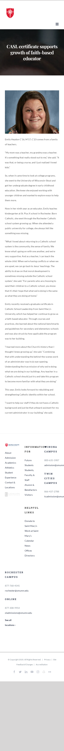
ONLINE (11, 599)
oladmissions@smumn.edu (12, 612)
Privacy (47, 659)
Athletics (9, 467)
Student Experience (10, 475)
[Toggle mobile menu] (57, 24)
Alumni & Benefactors (31, 487)
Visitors (29, 494)
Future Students (29, 463)
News (27, 545)
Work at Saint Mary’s (31, 533)
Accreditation (42, 664)
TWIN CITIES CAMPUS (50, 478)
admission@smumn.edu (51, 465)
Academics (10, 462)
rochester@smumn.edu (12, 590)
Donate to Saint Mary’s (31, 523)
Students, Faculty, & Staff (30, 475)
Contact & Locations (10, 485)
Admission (10, 457)
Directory (30, 555)
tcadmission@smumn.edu (51, 496)
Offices (28, 550)
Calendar (29, 540)
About (8, 452)
